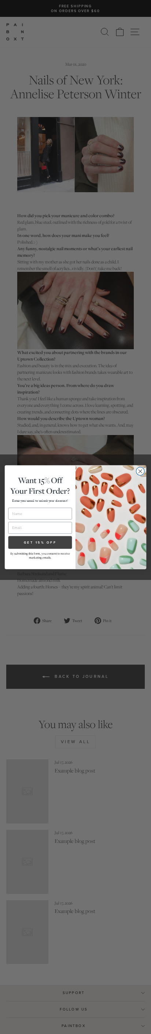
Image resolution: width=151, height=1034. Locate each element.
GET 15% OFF (40, 542)
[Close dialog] (140, 471)
